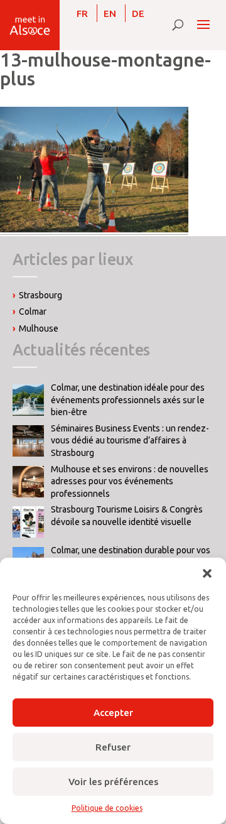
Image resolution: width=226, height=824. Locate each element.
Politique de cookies (107, 808)
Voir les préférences (113, 781)
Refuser (113, 747)
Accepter (113, 712)
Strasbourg (40, 295)
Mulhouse (38, 328)
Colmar (32, 311)
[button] (207, 573)
